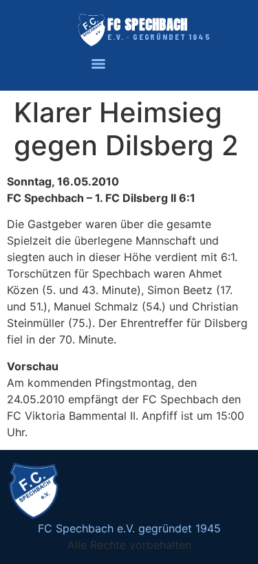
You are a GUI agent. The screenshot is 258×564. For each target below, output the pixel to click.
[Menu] (98, 64)
